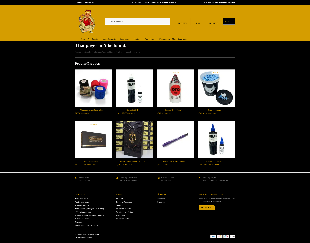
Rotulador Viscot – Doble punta (174, 161)
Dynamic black (132, 110)
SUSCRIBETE (206, 208)
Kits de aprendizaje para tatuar (86, 225)
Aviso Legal (120, 215)
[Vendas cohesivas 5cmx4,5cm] (93, 88)
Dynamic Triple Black (214, 161)
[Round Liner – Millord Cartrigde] (134, 139)
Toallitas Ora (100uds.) (173, 110)
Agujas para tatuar (82, 202)
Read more (175, 118)
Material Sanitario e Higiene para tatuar (90, 215)
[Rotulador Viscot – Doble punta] (175, 139)
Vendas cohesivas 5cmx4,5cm (91, 110)
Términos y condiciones (125, 212)
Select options (94, 118)
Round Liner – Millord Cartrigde (132, 161)
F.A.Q (198, 23)
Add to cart (175, 169)
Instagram (161, 202)
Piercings (78, 222)
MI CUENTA (183, 23)
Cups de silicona (214, 110)
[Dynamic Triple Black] (216, 139)
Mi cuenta (120, 199)
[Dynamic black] (134, 88)
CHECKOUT (213, 23)
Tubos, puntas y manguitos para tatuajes (90, 209)
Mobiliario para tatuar (83, 212)
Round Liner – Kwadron (91, 161)
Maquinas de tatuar (82, 205)
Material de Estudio (82, 219)
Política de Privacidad (124, 209)
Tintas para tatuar (81, 199)
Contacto (119, 205)
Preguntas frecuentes (124, 202)
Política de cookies (123, 219)
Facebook (161, 199)
